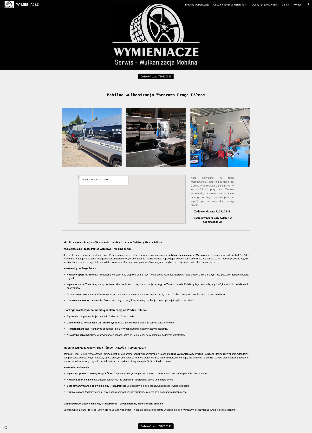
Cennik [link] (285, 4)
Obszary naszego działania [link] (228, 4)
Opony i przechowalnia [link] (265, 4)
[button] (308, 4)
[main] (156, 93)
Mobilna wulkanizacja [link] (197, 4)
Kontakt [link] (298, 4)
